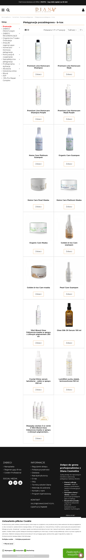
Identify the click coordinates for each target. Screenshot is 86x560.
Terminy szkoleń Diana (41, 485)
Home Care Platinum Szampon (38, 156)
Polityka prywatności (40, 470)
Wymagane (9, 550)
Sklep (4, 22)
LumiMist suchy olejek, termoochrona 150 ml (69, 380)
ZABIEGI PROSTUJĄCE (9, 30)
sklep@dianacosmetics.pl (42, 504)
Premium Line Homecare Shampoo (38, 67)
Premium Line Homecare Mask (69, 67)
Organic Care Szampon (69, 155)
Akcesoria (7, 69)
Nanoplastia (9, 467)
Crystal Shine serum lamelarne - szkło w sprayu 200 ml (38, 381)
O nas (34, 479)
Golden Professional (12, 473)
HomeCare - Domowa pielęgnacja (8, 50)
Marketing (30, 550)
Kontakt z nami (38, 491)
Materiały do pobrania (41, 488)
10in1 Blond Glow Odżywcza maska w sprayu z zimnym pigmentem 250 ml (38, 333)
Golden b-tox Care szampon (69, 244)
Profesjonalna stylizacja (8, 65)
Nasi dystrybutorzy (40, 476)
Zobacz (38, 74)
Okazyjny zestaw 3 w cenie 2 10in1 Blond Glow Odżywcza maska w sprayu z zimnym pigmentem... (38, 429)
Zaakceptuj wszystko (73, 553)
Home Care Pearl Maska (38, 200)
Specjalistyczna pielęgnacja (9, 60)
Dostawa (35, 473)
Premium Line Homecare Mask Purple (69, 112)
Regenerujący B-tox (12, 470)
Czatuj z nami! (39, 507)
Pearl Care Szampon (69, 288)
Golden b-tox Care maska (38, 288)
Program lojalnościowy (41, 494)
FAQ (34, 482)
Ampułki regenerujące (8, 44)
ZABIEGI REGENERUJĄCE (10, 34)
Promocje (7, 26)
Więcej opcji (8, 543)
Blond (5, 73)
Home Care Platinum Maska (69, 200)
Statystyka (19, 550)
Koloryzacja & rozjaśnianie (8, 56)
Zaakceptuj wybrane (25, 556)
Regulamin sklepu (40, 467)
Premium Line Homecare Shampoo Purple (38, 112)
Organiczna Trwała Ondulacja (11, 39)
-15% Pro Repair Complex (9, 79)
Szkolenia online (10, 71)
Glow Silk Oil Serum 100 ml (69, 330)
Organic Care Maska (38, 243)
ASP (4, 76)
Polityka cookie (7, 539)
